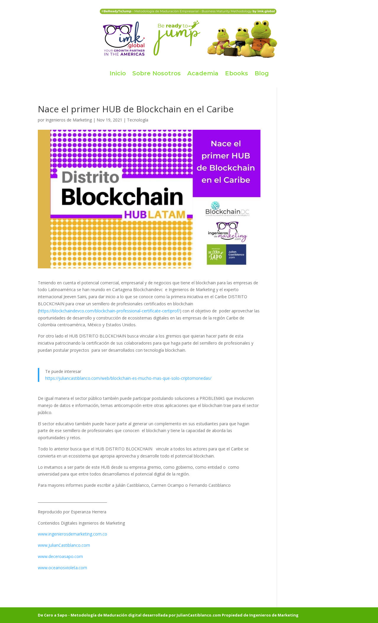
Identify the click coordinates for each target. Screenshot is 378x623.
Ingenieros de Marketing (68, 120)
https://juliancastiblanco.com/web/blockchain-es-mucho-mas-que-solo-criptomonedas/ (128, 378)
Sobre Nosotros (156, 73)
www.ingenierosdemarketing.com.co (72, 534)
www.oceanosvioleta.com (62, 567)
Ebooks (236, 73)
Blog (262, 73)
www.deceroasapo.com (60, 556)
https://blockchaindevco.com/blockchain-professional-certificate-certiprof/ (109, 311)
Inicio (118, 73)
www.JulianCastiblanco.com (64, 545)
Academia (203, 73)
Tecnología (137, 120)
